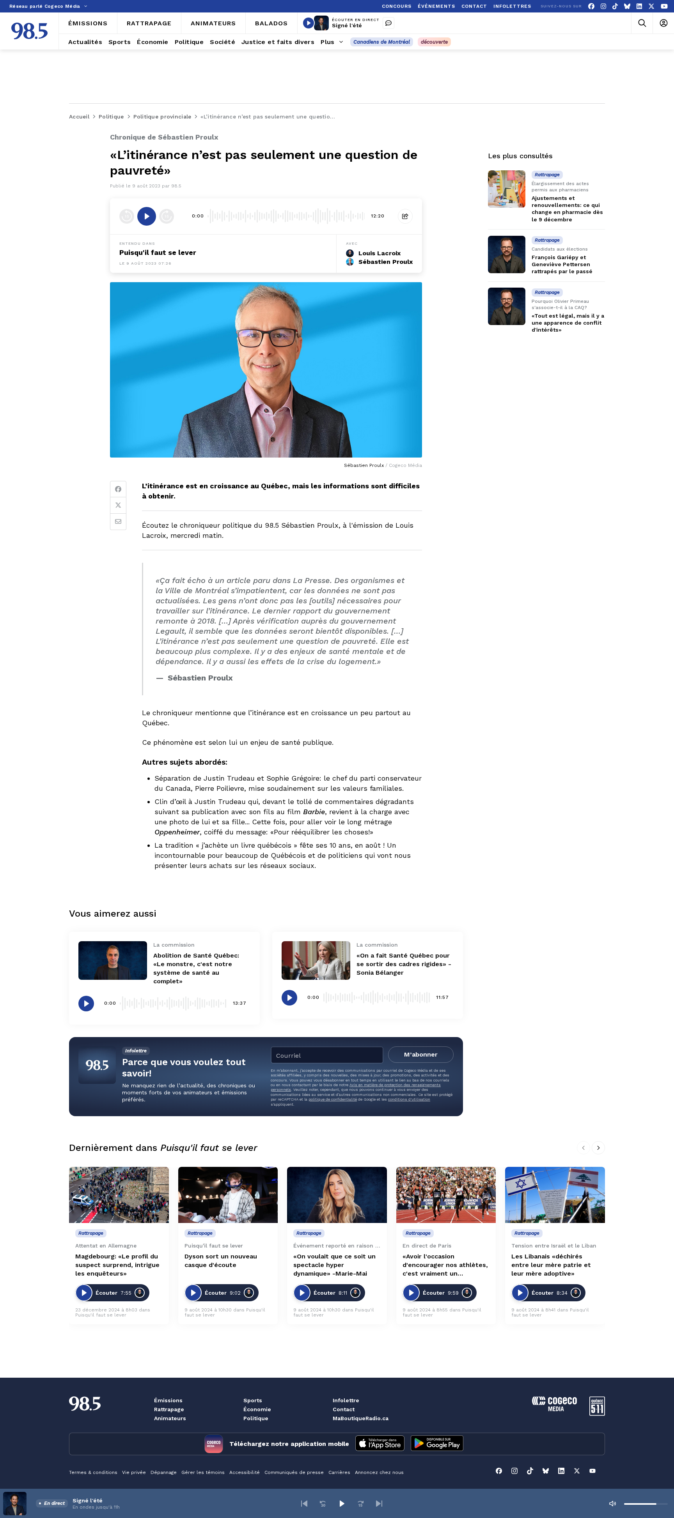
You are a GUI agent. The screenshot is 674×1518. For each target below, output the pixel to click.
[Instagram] (603, 6)
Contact (344, 1409)
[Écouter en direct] (308, 23)
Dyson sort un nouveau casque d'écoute (220, 1261)
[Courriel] (118, 522)
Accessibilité (244, 1472)
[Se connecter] (663, 23)
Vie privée (134, 1472)
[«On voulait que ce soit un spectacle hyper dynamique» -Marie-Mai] (337, 1195)
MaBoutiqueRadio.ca (360, 1418)
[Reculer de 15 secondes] (126, 216)
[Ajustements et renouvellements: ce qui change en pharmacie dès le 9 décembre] (506, 189)
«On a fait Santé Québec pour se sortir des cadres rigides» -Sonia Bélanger (404, 964)
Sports (252, 1400)
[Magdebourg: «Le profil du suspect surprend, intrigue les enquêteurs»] (119, 1195)
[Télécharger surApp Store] (379, 1444)
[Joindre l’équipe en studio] (388, 23)
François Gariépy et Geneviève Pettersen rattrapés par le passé (562, 264)
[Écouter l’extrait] (146, 216)
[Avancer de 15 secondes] (166, 216)
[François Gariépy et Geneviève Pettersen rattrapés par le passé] (506, 254)
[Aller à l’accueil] (29, 31)
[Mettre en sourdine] (612, 1503)
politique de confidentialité (333, 1099)
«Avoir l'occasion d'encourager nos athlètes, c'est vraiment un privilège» (445, 1265)
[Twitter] (118, 505)
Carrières (339, 1472)
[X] (651, 6)
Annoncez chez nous (379, 1472)
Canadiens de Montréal (381, 42)
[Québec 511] (597, 1413)
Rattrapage (169, 1409)
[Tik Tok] (615, 6)
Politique (255, 1418)
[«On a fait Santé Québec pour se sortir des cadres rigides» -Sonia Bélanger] (316, 960)
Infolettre (346, 1400)
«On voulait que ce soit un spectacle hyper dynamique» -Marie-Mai (334, 1265)
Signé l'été (347, 25)
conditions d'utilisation (409, 1099)
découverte (434, 42)
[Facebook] (591, 6)
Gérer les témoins (203, 1472)
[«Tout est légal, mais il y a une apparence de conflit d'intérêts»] (506, 306)
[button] (304, 1503)
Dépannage (164, 1472)
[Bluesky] (627, 6)
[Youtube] (664, 6)
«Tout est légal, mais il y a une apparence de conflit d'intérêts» (568, 323)
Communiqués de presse (294, 1472)
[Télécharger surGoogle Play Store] (437, 1444)
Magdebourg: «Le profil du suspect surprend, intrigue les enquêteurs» (117, 1265)
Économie (257, 1409)
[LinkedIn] (639, 6)
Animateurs (170, 1418)
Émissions (168, 1400)
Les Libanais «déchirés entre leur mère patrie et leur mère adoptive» (551, 1265)
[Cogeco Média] (554, 1409)
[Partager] (405, 216)
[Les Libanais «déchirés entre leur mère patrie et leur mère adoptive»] (555, 1195)
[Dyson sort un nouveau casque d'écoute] (228, 1195)
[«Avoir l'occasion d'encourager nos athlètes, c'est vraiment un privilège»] (446, 1195)
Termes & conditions (93, 1472)
